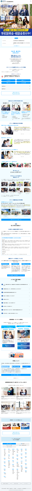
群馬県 (4, 469)
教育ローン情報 (16, 483)
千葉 (9, 456)
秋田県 (4, 461)
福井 (13, 458)
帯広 (4, 455)
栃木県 (4, 472)
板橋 (9, 465)
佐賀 (25, 450)
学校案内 (8, 488)
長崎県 (26, 452)
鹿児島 (26, 468)
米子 (21, 451)
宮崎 (25, 464)
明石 (17, 474)
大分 (25, 461)
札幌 (4, 452)
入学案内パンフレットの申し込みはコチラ (16, 352)
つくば (5, 477)
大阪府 (17, 462)
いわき (5, 466)
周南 (21, 463)
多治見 (13, 466)
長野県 (13, 460)
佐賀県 (26, 449)
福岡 (21, 466)
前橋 (4, 470)
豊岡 (17, 477)
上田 (13, 461)
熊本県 (26, 456)
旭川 (4, 451)
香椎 (21, 471)
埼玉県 (9, 449)
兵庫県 (17, 469)
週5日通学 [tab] (23, 443)
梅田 (17, 463)
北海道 (4, 449)
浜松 (13, 471)
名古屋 (18, 450)
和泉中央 (18, 466)
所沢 (9, 451)
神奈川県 (13, 449)
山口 (21, 462)
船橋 (9, 458)
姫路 (17, 478)
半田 (17, 452)
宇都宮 (5, 473)
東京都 (9, 460)
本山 (17, 451)
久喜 (9, 452)
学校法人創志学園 (4, 488)
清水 (13, 473)
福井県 (13, 457)
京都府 (17, 458)
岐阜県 (13, 464)
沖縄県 (26, 470)
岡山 (21, 454)
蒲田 (9, 467)
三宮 (17, 471)
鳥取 (21, 450)
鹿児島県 (26, 467)
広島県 (21, 457)
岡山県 (21, 453)
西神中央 (18, 472)
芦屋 (17, 470)
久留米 (22, 469)
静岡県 (13, 469)
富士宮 (13, 472)
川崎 (13, 452)
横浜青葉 (14, 451)
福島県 (4, 465)
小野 (17, 476)
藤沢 (13, 454)
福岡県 (21, 465)
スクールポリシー (26, 483)
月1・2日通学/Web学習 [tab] (23, 445)
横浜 (13, 450)
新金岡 (18, 465)
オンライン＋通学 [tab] (9, 445)
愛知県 (17, 449)
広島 (21, 458)
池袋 (9, 462)
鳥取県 (21, 449)
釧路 (4, 454)
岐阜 (13, 465)
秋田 (4, 462)
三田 (17, 473)
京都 (17, 459)
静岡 (13, 470)
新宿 (9, 461)
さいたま (9, 450)
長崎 (25, 453)
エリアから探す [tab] (10, 443)
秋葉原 (9, 464)
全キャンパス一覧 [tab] (9, 446)
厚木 (13, 453)
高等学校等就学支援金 (11, 370)
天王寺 (18, 464)
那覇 (25, 471)
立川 (9, 466)
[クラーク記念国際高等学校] (7, 1)
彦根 (17, 456)
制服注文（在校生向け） (5, 483)
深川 (4, 450)
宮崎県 (26, 463)
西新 (21, 470)
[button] (30, 1)
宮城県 (4, 458)
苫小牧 (5, 453)
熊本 (25, 457)
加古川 (18, 475)
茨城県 (4, 476)
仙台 (4, 459)
